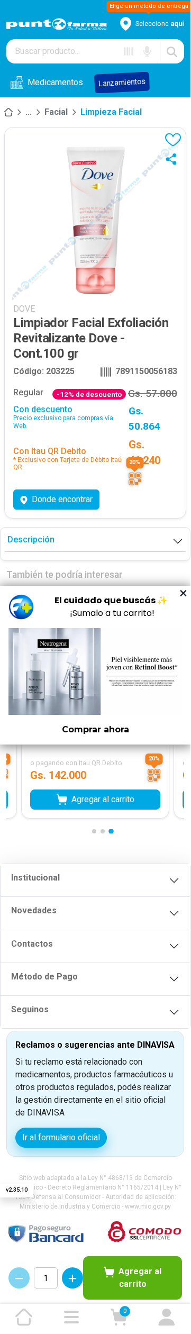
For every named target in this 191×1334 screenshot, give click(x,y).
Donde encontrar (62, 499)
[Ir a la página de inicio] (23, 1317)
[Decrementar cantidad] (19, 1277)
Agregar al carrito (140, 1277)
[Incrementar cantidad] (72, 1277)
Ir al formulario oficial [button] (61, 1137)
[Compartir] (173, 159)
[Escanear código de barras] (129, 51)
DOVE (24, 309)
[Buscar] (172, 51)
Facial (56, 112)
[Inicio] (8, 112)
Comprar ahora (95, 729)
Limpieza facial (111, 112)
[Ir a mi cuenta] (166, 1317)
